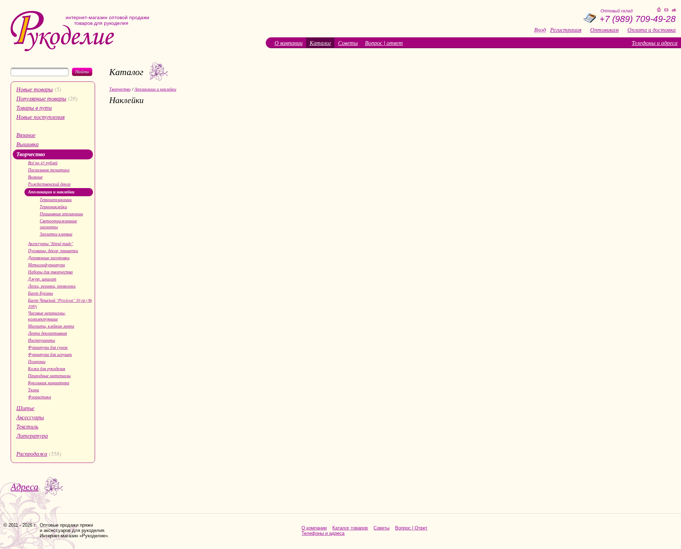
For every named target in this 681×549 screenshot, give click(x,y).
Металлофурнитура (46, 264)
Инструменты (41, 340)
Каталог (320, 42)
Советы (348, 42)
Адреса (24, 486)
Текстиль (27, 426)
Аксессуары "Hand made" (50, 243)
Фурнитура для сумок (48, 347)
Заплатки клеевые (56, 234)
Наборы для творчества (50, 271)
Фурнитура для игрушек (50, 354)
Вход (540, 30)
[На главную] (62, 49)
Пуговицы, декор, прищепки (53, 250)
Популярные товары (41, 98)
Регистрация (565, 30)
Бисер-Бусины (40, 293)
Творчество (30, 154)
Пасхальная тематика (49, 169)
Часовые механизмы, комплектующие (47, 316)
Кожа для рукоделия (46, 368)
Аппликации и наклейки (51, 192)
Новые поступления (40, 116)
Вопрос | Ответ (411, 528)
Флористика (39, 397)
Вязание (25, 134)
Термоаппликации (56, 199)
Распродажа (31, 453)
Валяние (35, 177)
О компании (289, 42)
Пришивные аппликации (61, 213)
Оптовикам (604, 30)
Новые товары (34, 89)
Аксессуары (30, 417)
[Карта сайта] (674, 10)
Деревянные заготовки (49, 257)
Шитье (25, 408)
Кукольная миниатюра (48, 382)
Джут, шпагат (42, 279)
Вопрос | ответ (384, 42)
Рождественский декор (49, 184)
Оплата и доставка (651, 30)
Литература (32, 435)
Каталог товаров (350, 528)
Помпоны (36, 361)
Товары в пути (34, 107)
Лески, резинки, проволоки (52, 286)
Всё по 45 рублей (42, 162)
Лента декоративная (47, 333)
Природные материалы (49, 375)
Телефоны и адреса (654, 42)
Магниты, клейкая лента (51, 326)
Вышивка (27, 144)
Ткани (33, 389)
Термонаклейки (53, 206)
